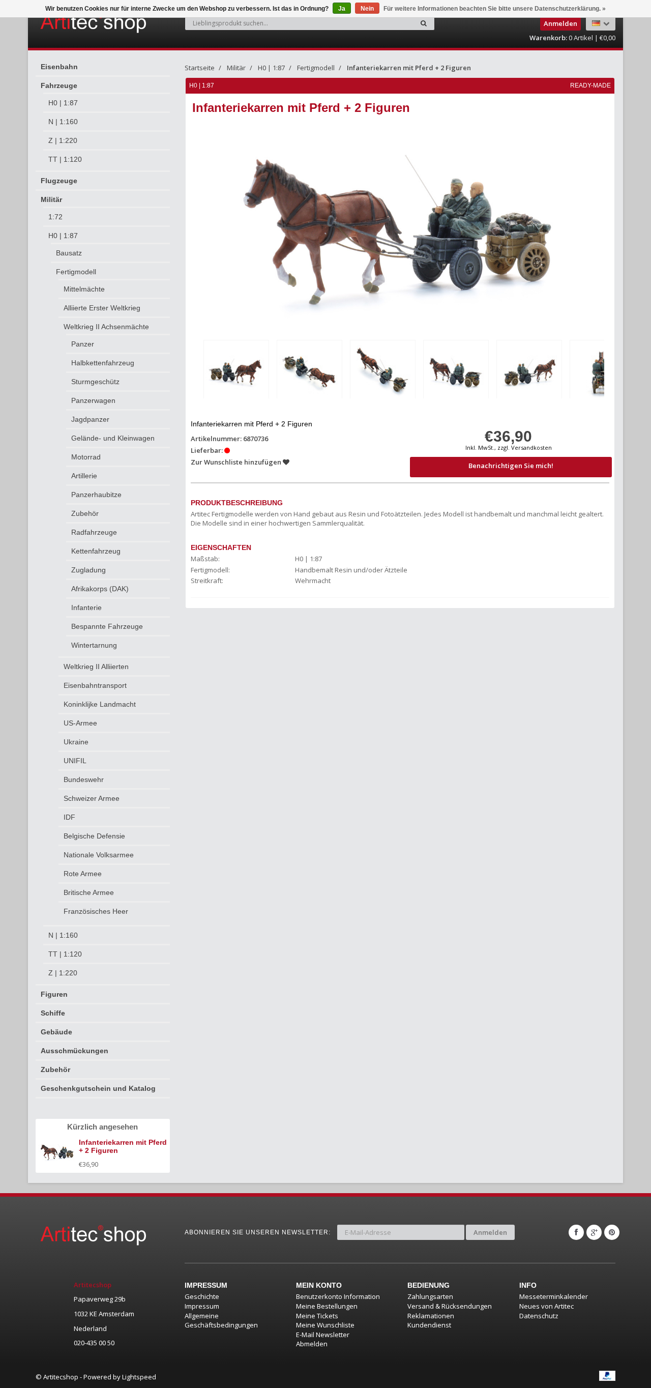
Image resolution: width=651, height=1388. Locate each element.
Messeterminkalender (553, 1296)
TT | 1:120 (65, 159)
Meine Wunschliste (325, 1324)
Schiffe (53, 1013)
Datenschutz (538, 1315)
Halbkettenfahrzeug (102, 363)
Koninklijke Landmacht (100, 704)
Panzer (82, 344)
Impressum (202, 1306)
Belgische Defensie (94, 836)
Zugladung (88, 570)
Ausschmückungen (74, 1051)
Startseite (200, 67)
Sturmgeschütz (95, 382)
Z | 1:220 (62, 140)
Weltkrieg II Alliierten (96, 666)
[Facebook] (576, 1232)
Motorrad (86, 457)
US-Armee (80, 723)
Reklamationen (430, 1315)
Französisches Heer (96, 911)
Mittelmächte (84, 289)
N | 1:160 (63, 122)
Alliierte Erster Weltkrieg (102, 308)
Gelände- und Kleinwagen (113, 438)
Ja (341, 8)
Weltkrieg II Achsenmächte (106, 327)
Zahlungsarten (430, 1296)
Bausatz (69, 253)
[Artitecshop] (72, 22)
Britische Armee (89, 892)
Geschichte (202, 1296)
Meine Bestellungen (327, 1306)
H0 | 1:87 (63, 103)
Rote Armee (83, 874)
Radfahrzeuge (94, 532)
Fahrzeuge (59, 85)
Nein (367, 8)
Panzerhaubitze (96, 494)
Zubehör (85, 513)
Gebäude (56, 1032)
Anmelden (490, 1232)
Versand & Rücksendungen (449, 1306)
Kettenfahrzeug (96, 551)
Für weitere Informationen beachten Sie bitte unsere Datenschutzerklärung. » (494, 8)
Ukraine (76, 742)
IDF (69, 817)
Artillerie (84, 476)
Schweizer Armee (92, 798)
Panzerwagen (93, 400)
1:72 (55, 217)
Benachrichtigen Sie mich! (510, 465)
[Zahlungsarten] (607, 1376)
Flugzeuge (59, 181)
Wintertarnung (94, 645)
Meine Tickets (317, 1315)
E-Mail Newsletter (322, 1334)
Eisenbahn (59, 67)
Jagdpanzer (90, 419)
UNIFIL (75, 761)
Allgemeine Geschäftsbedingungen (221, 1320)
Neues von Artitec (546, 1306)
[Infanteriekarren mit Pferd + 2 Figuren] (236, 371)
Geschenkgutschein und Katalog (98, 1088)
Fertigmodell (76, 272)
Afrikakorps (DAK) (100, 589)
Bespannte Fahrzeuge (107, 626)
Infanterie (86, 607)
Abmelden (312, 1343)
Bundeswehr (84, 779)
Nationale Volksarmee (99, 855)
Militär (51, 199)
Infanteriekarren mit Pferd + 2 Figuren (409, 67)
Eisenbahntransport (95, 685)
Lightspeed (139, 1376)
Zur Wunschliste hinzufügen (237, 462)
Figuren (54, 994)
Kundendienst (429, 1324)
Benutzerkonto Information (338, 1296)
